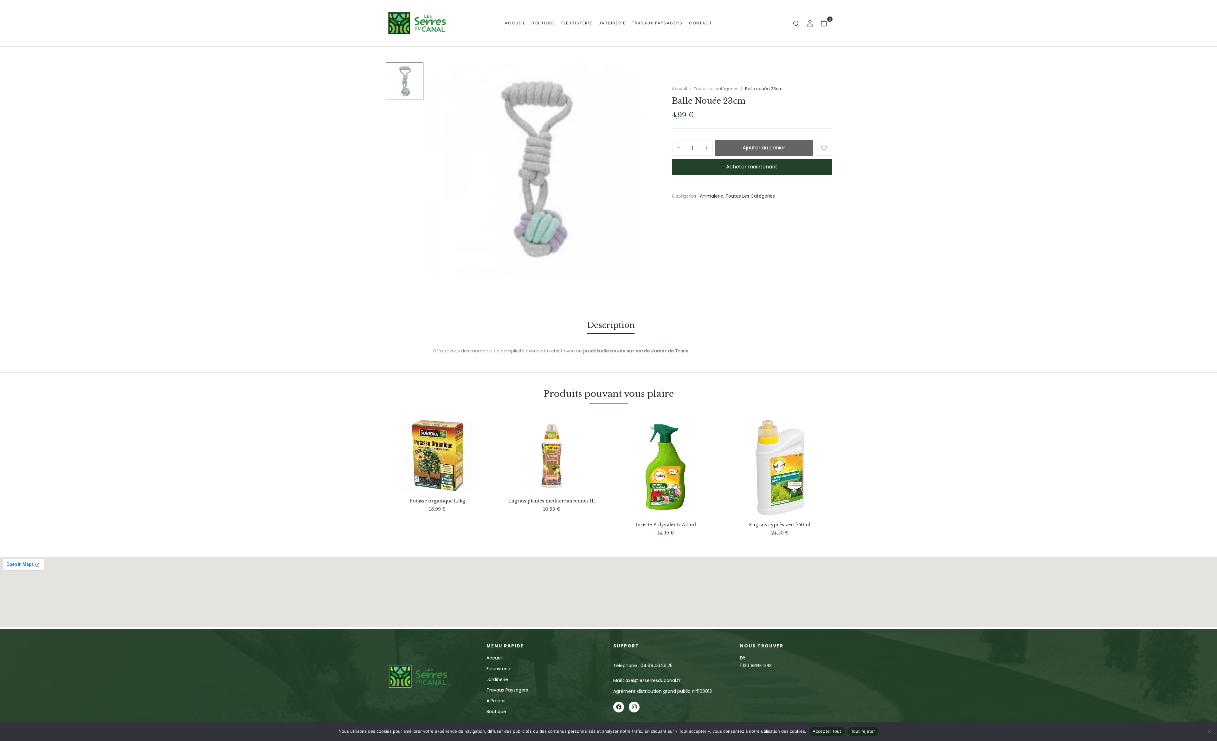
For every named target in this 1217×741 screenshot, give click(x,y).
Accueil (679, 89)
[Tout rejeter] (1209, 731)
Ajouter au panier (764, 147)
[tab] (611, 326)
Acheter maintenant (751, 166)
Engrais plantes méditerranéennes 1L (551, 501)
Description (611, 325)
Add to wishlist (824, 148)
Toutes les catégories (716, 89)
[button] (826, 23)
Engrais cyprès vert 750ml (779, 525)
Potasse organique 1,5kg (437, 501)
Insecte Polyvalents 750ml (665, 525)
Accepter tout (827, 731)
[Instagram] (634, 707)
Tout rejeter (863, 731)
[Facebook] (618, 707)
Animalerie (711, 196)
